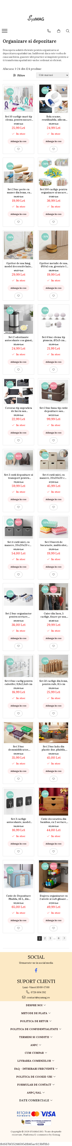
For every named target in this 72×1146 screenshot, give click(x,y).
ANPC (34, 1045)
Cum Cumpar (34, 1052)
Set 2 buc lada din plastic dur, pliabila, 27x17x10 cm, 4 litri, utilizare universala (54, 748)
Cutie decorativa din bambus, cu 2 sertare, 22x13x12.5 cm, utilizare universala (53, 820)
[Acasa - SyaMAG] (36, 18)
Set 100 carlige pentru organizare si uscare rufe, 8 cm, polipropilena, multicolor (53, 191)
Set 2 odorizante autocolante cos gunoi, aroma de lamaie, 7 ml (18, 339)
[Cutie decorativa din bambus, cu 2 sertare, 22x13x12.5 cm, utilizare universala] (53, 802)
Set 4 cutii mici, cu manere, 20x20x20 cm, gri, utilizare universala (18, 543)
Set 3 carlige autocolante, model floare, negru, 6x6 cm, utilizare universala (18, 820)
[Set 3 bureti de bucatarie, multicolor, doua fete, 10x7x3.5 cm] (53, 527)
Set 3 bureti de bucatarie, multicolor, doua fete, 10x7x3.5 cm (53, 543)
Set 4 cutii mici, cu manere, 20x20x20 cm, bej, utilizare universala (53, 476)
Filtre (20, 75)
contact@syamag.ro (38, 997)
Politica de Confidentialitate (34, 1029)
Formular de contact (34, 1084)
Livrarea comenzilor (34, 1060)
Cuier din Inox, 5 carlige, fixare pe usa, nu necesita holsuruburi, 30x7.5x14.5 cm (53, 615)
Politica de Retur (34, 1021)
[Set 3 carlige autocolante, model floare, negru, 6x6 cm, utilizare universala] (18, 801)
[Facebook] (36, 970)
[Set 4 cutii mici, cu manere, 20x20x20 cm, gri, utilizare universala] (18, 527)
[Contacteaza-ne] (49, 31)
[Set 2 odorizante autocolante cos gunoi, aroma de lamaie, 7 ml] (18, 319)
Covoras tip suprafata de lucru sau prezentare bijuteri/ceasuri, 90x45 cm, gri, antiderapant (18, 409)
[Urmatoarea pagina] (64, 938)
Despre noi (34, 1005)
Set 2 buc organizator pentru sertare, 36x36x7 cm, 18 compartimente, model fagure (18, 615)
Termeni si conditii (34, 1037)
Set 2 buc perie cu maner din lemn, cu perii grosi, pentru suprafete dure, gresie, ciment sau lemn (18, 191)
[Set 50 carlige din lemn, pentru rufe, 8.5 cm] (53, 666)
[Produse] (5, 32)
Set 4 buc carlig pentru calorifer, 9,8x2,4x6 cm (18, 682)
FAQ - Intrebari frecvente (34, 1068)
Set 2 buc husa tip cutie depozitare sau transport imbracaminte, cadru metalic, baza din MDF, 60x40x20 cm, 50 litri (54, 409)
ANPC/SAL (34, 1092)
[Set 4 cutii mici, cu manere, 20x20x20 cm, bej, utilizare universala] (53, 460)
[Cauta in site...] (68, 31)
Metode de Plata (34, 1013)
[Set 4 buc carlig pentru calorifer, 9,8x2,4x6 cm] (18, 666)
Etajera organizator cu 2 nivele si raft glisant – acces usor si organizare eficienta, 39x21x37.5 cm (54, 897)
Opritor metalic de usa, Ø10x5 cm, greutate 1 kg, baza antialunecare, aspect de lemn (53, 265)
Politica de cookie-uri (34, 1076)
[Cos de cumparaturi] (59, 31)
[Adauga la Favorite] (18, 149)
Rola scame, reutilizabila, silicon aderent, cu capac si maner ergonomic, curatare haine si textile (53, 118)
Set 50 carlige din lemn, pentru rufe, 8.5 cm (53, 682)
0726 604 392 (38, 992)
